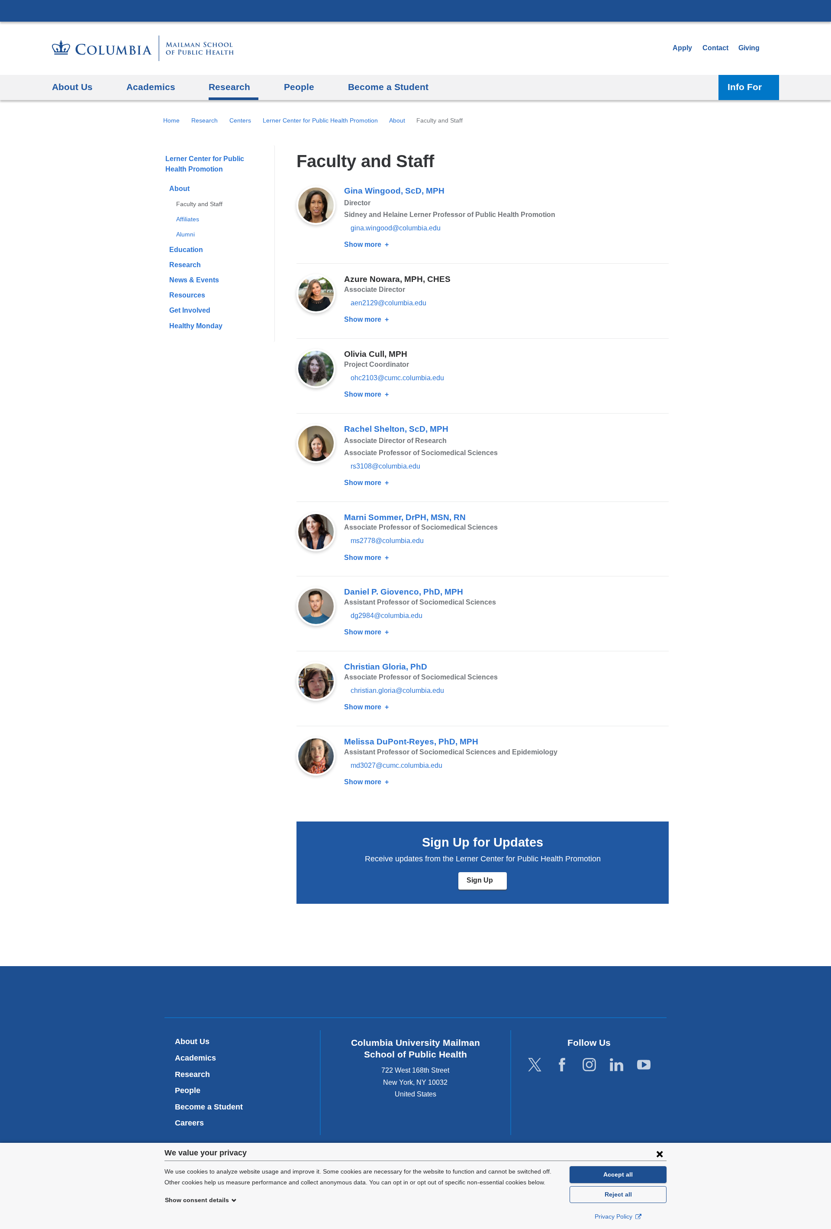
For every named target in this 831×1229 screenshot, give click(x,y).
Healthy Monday (195, 326)
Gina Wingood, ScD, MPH (394, 190)
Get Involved (189, 310)
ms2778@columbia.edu (387, 541)
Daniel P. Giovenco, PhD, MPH (403, 591)
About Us (192, 1041)
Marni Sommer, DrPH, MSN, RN (405, 517)
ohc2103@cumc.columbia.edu (397, 378)
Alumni (185, 234)
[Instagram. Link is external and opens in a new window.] (589, 1065)
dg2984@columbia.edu (386, 616)
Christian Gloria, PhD (385, 666)
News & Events (194, 280)
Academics (195, 1058)
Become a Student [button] (388, 87)
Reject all (618, 1194)
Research (204, 120)
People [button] (299, 87)
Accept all (618, 1174)
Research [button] (229, 87)
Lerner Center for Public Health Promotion (320, 120)
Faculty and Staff (199, 204)
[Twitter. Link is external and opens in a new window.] (535, 1065)
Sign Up (487, 883)
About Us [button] (72, 87)
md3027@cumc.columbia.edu (396, 766)
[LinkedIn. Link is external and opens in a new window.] (616, 1065)
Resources (187, 295)
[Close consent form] (660, 1154)
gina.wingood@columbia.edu (396, 228)
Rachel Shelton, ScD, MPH (396, 428)
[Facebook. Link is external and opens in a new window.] (562, 1065)
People (187, 1090)
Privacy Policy (614, 1216)
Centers (240, 120)
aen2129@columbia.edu (388, 303)
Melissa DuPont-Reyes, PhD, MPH (411, 741)
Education (186, 249)
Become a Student (209, 1107)
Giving (749, 48)
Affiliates (187, 219)
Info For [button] (745, 87)
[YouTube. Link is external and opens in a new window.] (644, 1065)
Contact (715, 48)
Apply (682, 48)
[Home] (143, 48)
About (397, 120)
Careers (189, 1123)
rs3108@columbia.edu (385, 466)
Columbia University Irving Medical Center (415, 10)
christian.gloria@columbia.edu (397, 691)
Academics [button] (150, 87)
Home (171, 120)
